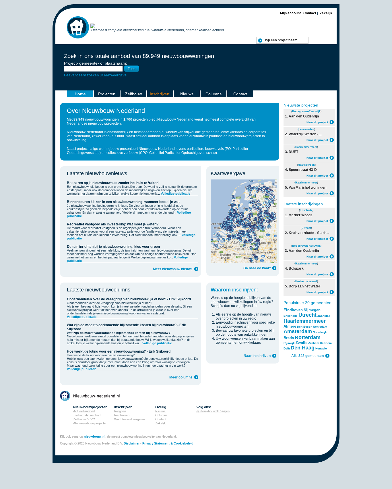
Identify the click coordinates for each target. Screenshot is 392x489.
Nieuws (186, 94)
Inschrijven (121, 415)
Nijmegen (312, 310)
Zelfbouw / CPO (84, 419)
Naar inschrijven (257, 356)
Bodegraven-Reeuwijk (306, 111)
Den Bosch (304, 326)
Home (80, 94)
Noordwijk (320, 332)
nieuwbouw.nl (94, 436)
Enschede (306, 210)
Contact (309, 13)
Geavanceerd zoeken (81, 75)
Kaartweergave (114, 75)
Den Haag (303, 348)
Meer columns (181, 377)
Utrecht (306, 228)
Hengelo (321, 348)
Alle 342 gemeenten (307, 356)
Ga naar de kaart (257, 268)
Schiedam (320, 326)
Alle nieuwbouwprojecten (90, 423)
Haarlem (326, 343)
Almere (290, 326)
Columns (213, 94)
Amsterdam (298, 331)
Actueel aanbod (84, 411)
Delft (287, 348)
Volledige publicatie (175, 193)
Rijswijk (289, 343)
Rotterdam (308, 337)
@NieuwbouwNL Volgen (213, 411)
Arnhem (313, 343)
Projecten (106, 94)
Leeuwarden (306, 129)
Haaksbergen (306, 164)
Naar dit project (317, 122)
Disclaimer (131, 443)
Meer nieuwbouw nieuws (173, 269)
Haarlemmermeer (306, 147)
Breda (289, 338)
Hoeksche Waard (306, 281)
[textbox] (282, 40)
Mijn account (290, 13)
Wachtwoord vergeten (129, 419)
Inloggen (120, 411)
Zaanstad (323, 315)
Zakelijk (326, 13)
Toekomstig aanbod (86, 415)
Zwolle (301, 343)
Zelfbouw (133, 94)
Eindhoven (293, 310)
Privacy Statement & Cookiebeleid (167, 443)
